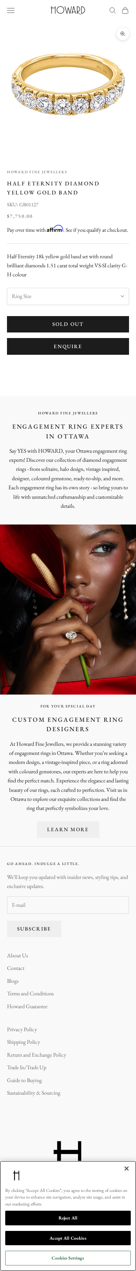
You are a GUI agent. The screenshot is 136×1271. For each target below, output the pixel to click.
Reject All (68, 1218)
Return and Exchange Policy (36, 1054)
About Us (17, 955)
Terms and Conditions (30, 993)
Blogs (12, 981)
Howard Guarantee (27, 1006)
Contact (15, 968)
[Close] (126, 1168)
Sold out (68, 324)
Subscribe (34, 928)
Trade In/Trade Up (26, 1067)
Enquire (68, 346)
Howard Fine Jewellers (37, 171)
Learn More (68, 829)
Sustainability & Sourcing (33, 1092)
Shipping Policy (23, 1042)
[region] (68, 1216)
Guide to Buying (24, 1080)
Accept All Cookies (68, 1238)
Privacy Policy (22, 1029)
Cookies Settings (68, 1258)
